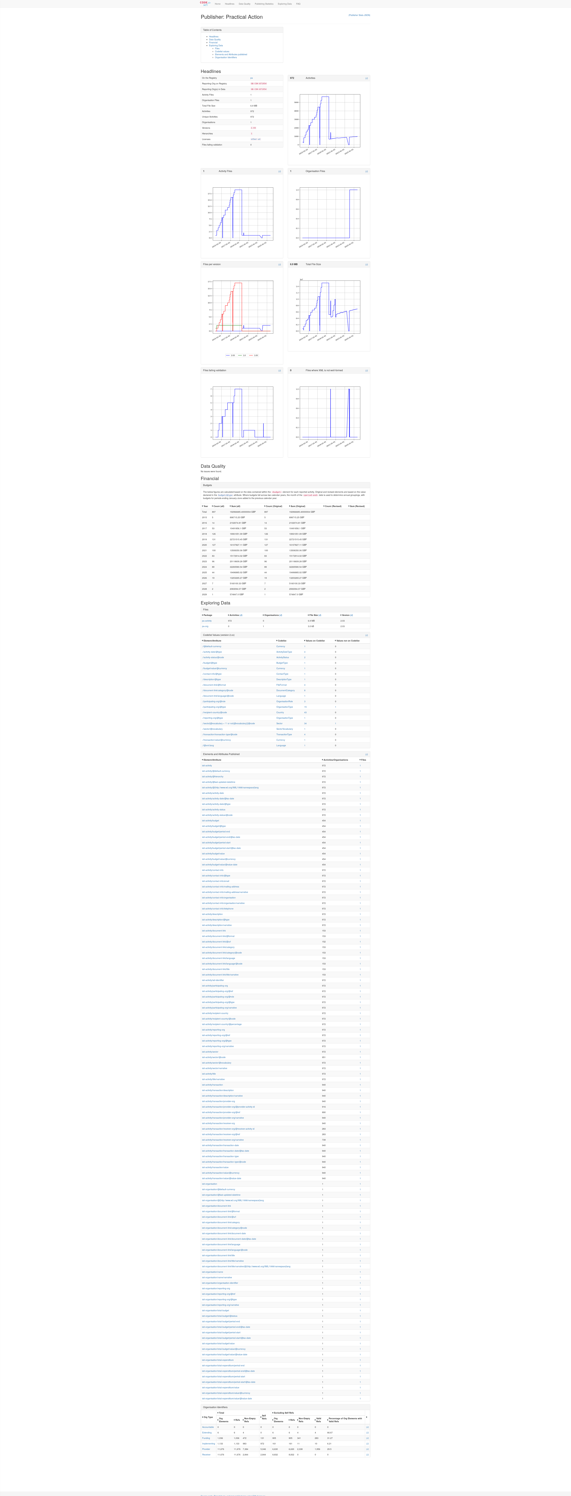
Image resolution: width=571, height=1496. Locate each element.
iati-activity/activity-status (213, 809)
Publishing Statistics (264, 3)
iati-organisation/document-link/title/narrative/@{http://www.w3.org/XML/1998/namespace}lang (246, 1266)
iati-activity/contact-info (212, 870)
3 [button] (304, 701)
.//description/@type (211, 679)
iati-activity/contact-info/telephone (217, 908)
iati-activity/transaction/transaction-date (220, 1145)
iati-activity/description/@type (215, 919)
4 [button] (304, 651)
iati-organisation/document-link (216, 1205)
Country (280, 712)
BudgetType (282, 662)
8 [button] (304, 690)
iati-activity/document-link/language (218, 958)
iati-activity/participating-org (215, 985)
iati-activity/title (209, 1073)
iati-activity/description (212, 914)
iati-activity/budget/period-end (216, 831)
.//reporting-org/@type (212, 717)
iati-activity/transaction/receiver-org (218, 1123)
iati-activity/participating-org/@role (218, 996)
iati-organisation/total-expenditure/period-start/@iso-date (228, 1381)
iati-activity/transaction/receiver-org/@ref (221, 1134)
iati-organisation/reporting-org (216, 1288)
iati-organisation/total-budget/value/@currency (224, 1348)
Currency (280, 646)
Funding (206, 1437)
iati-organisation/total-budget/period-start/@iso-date (226, 1337)
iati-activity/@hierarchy (212, 776)
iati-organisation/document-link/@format (221, 1211)
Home (218, 3)
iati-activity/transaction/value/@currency (220, 1172)
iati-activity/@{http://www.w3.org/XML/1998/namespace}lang (230, 787)
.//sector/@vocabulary (212, 728)
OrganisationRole (284, 701)
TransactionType (284, 734)
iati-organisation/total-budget (215, 1310)
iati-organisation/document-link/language (221, 1244)
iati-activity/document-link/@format (218, 936)
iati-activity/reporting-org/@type (217, 1040)
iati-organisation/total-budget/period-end (221, 1321)
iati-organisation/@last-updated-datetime (221, 1194)
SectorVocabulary (284, 728)
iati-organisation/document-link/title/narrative (223, 1260)
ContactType (282, 673)
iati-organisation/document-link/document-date (224, 1233)
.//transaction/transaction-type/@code (219, 734)
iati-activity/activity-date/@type (216, 803)
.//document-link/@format (214, 684)
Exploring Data (285, 3)
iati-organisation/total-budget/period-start (221, 1332)
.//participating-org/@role (213, 701)
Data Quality (244, 3)
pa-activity (207, 620)
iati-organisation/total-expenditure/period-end (223, 1365)
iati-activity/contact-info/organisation (219, 897)
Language (281, 695)
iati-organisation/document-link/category (221, 1222)
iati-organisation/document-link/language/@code (225, 1249)
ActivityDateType (284, 651)
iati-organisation (209, 1183)
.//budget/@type (209, 662)
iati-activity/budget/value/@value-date (219, 864)
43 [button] (305, 712)
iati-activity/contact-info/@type (216, 875)
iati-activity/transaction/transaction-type (220, 1156)
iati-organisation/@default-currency (218, 1189)
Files (217, 48)
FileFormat (281, 684)
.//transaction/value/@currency (216, 739)
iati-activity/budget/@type (214, 825)
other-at (256, 139)
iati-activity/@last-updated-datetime (218, 781)
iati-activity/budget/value (213, 853)
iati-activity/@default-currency (216, 770)
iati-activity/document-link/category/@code (222, 952)
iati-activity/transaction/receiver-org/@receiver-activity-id (228, 1128)
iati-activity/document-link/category (218, 947)
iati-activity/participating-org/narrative (219, 1007)
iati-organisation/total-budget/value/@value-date (224, 1354)
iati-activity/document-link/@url (216, 941)
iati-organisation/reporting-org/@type (219, 1299)
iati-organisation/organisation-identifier (220, 1282)
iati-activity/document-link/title (216, 969)
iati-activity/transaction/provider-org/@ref (221, 1112)
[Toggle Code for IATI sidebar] (206, 3)
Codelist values (222, 51)
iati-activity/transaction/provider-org (218, 1101)
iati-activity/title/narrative (213, 1079)
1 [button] (304, 646)
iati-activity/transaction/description (218, 1090)
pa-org (205, 626)
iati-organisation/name (212, 1271)
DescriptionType (283, 679)
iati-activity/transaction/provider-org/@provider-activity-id (228, 1106)
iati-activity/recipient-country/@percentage (222, 1024)
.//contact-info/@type (212, 673)
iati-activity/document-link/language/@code (222, 963)
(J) (366, 78)
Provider (206, 1449)
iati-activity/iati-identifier (213, 980)
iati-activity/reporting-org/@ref (216, 1035)
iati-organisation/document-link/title (218, 1255)
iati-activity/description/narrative (217, 925)
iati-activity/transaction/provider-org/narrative (223, 1117)
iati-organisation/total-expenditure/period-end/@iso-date (228, 1370)
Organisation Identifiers (226, 57)
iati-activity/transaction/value (215, 1167)
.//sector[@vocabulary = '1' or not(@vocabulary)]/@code (228, 723)
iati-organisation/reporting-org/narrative (220, 1304)
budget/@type (225, 495)
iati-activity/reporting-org (213, 1029)
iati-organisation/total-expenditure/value (220, 1387)
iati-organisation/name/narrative (217, 1277)
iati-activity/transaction (212, 1084)
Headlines (229, 3)
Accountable (208, 1426)
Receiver (206, 1454)
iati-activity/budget (210, 820)
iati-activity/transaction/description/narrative (222, 1095)
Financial (213, 42)
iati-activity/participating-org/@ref (217, 991)
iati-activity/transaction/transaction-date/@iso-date (225, 1150)
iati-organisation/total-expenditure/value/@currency (226, 1392)
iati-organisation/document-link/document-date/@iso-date (229, 1238)
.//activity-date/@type (212, 651)
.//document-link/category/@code (217, 690)
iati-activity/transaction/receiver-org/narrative (223, 1139)
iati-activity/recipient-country (215, 1013)
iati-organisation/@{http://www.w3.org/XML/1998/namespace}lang (233, 1200)
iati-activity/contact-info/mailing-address (220, 886)
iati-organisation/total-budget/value (218, 1343)
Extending (207, 1432)
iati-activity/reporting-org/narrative (218, 1046)
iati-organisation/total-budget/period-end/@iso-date (226, 1326)
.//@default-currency (211, 646)
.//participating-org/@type (214, 706)
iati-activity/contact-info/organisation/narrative (223, 903)
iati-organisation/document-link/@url (219, 1216)
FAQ (298, 3)
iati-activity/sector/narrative (214, 1068)
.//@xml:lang (208, 745)
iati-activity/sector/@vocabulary (216, 1062)
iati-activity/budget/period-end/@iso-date (221, 836)
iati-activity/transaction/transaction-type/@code (224, 1161)
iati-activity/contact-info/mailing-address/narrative (225, 892)
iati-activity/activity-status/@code (217, 814)
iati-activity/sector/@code (214, 1057)
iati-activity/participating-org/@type (218, 1002)
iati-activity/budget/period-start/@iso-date (221, 847)
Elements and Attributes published (231, 54)
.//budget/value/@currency (214, 668)
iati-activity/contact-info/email (215, 881)
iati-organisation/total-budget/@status (219, 1315)
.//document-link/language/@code (218, 695)
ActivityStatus (282, 657)
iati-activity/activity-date (213, 792)
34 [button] (305, 723)
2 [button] (304, 657)
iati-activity (207, 765)
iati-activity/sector (210, 1051)
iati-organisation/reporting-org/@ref (218, 1293)
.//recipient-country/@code (214, 712)
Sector (279, 723)
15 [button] (305, 706)
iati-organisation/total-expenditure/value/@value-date (227, 1398)
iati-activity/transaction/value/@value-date (221, 1178)
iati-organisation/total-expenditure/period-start (223, 1376)
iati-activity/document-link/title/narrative (220, 974)
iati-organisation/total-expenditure (218, 1359)
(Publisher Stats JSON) (359, 15)
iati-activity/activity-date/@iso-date (218, 798)
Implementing (208, 1443)
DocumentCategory (285, 690)
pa (251, 77)
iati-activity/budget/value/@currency (219, 858)
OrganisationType (284, 706)
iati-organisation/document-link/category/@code (224, 1227)
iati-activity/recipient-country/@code (219, 1018)
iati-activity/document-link (214, 930)
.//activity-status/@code (213, 657)
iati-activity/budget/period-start (216, 842)
